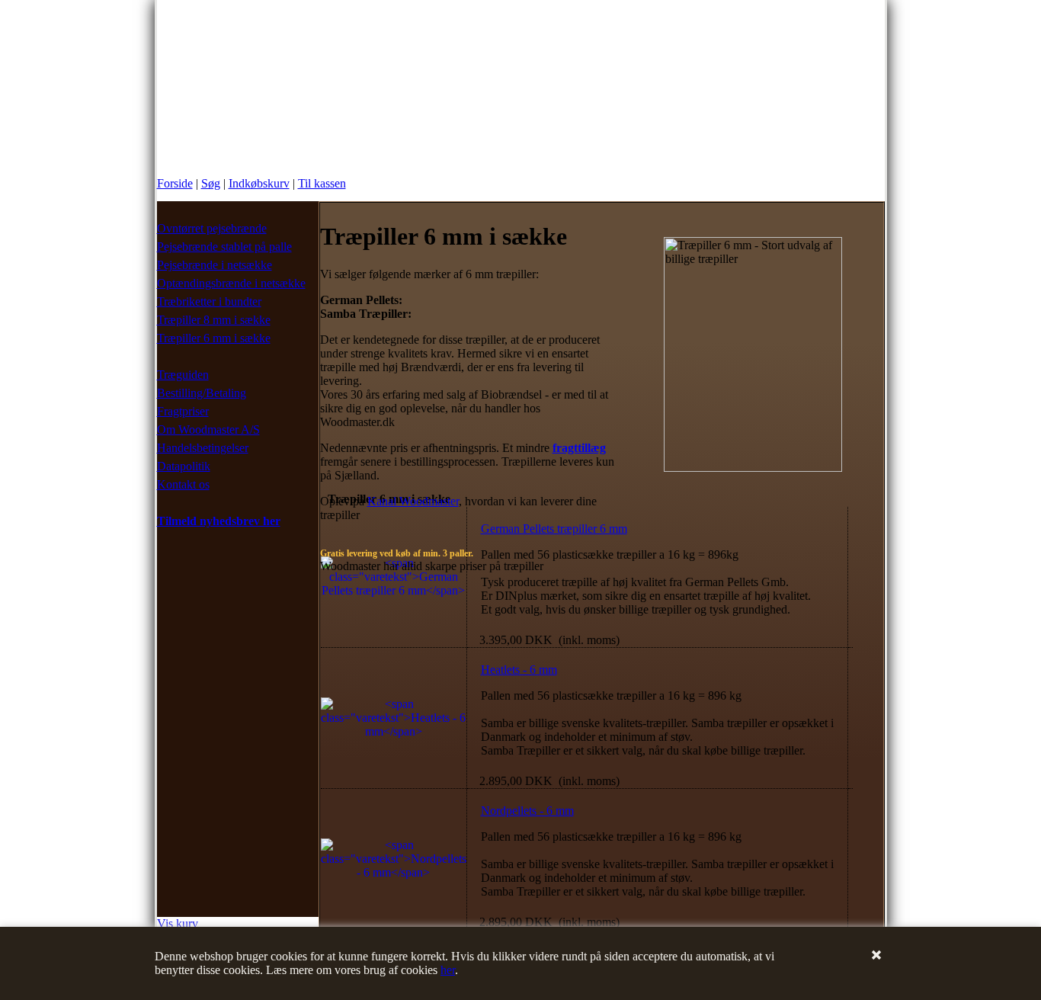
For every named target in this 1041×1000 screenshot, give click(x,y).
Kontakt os (183, 484)
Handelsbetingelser (202, 447)
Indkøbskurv (259, 183)
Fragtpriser (183, 411)
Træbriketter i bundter (209, 301)
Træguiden (183, 374)
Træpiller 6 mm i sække (214, 338)
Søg (210, 183)
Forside (175, 183)
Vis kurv (177, 923)
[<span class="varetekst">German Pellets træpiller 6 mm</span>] (393, 590)
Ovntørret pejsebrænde (212, 228)
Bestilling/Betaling (201, 392)
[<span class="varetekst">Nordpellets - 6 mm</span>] (393, 872)
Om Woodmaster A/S (208, 429)
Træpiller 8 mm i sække (214, 319)
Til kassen (322, 183)
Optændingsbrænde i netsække (231, 283)
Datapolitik (183, 466)
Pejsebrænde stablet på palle (224, 246)
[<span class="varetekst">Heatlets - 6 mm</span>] (393, 731)
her (447, 969)
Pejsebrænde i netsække (214, 264)
